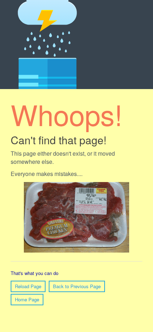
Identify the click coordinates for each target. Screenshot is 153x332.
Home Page (27, 299)
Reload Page (28, 286)
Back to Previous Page (77, 286)
